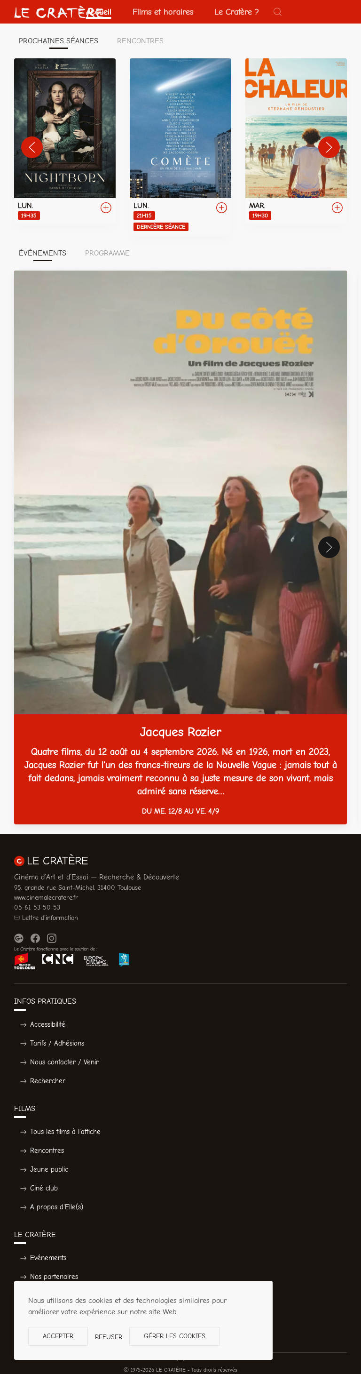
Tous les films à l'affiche (65, 1131)
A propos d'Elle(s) (56, 1207)
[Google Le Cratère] (19, 938)
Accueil (98, 11)
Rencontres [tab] (140, 41)
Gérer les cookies (174, 1336)
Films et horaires (163, 11)
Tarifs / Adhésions (57, 1043)
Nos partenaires (54, 1276)
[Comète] (180, 147)
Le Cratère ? (236, 11)
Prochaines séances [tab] (58, 41)
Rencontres (47, 1150)
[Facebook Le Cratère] (35, 938)
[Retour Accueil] (58, 11)
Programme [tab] (107, 253)
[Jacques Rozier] (180, 547)
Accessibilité (47, 1024)
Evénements (48, 1258)
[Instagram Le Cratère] (51, 938)
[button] (278, 11)
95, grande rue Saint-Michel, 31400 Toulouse (77, 888)
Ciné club (44, 1188)
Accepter (58, 1336)
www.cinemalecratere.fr (46, 898)
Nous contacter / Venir (64, 1062)
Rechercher (47, 1081)
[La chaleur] (296, 141)
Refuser (108, 1337)
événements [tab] (42, 253)
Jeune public (49, 1169)
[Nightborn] (65, 141)
